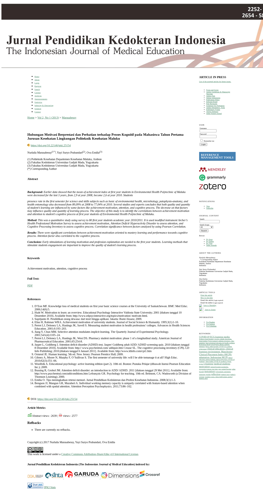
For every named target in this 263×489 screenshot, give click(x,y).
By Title (209, 243)
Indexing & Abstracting (44, 105)
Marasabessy (69, 117)
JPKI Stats (50, 487)
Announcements (41, 99)
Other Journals (211, 245)
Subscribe (209, 208)
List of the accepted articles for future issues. (215, 82)
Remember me (209, 141)
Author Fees (210, 96)
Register (38, 86)
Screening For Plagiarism (215, 106)
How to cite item (207, 298)
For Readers (210, 322)
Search (37, 89)
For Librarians (211, 326)
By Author (210, 241)
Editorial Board (211, 102)
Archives (38, 96)
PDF (30, 285)
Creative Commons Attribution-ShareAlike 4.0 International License (99, 454)
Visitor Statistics (212, 112)
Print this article (206, 295)
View (208, 206)
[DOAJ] (36, 477)
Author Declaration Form (215, 108)
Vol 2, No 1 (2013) (48, 117)
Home (37, 77)
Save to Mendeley (209, 306)
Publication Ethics (213, 100)
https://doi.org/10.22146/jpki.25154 (51, 145)
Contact (38, 112)
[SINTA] (63, 477)
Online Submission (213, 98)
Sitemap (38, 109)
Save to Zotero (210, 310)
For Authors (210, 324)
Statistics (38, 102)
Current (38, 93)
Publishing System (213, 110)
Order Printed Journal (214, 113)
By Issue (209, 239)
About (37, 80)
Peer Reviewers (211, 104)
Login (37, 83)
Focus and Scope (212, 90)
